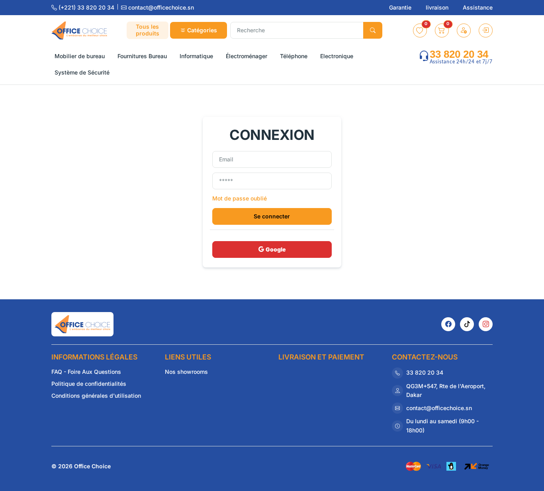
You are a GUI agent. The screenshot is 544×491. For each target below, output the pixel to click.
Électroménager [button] (246, 56)
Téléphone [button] (293, 56)
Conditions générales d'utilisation (96, 395)
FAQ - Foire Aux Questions (86, 371)
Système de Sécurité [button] (82, 72)
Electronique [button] (336, 56)
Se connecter (272, 216)
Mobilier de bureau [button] (80, 56)
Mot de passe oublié (239, 198)
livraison (438, 7)
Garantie (401, 7)
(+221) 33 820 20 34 (86, 7)
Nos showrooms (186, 371)
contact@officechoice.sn (160, 7)
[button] (420, 30)
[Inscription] (464, 30)
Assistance (478, 7)
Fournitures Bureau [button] (142, 56)
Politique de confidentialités (88, 383)
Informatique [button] (196, 56)
